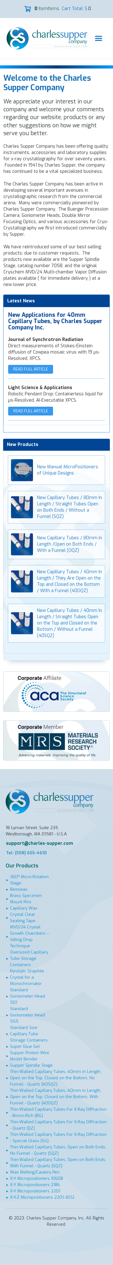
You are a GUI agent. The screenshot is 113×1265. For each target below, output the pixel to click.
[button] (98, 38)
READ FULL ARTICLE (30, 369)
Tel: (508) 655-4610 (26, 852)
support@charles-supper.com (39, 843)
